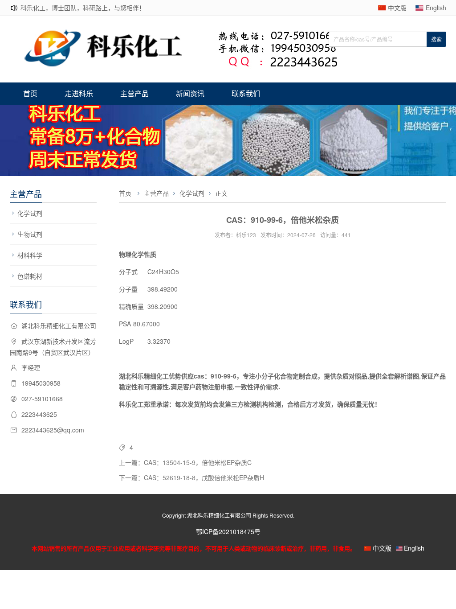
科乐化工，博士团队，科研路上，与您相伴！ (82, 7)
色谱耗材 (29, 276)
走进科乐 (79, 93)
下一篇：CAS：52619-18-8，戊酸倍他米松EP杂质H (191, 477)
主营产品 (134, 93)
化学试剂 (29, 213)
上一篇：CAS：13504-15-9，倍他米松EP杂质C (185, 462)
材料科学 (29, 255)
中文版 (397, 7)
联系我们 (246, 93)
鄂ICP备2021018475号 (228, 531)
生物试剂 (29, 234)
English (436, 7)
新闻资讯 (190, 93)
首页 (30, 93)
